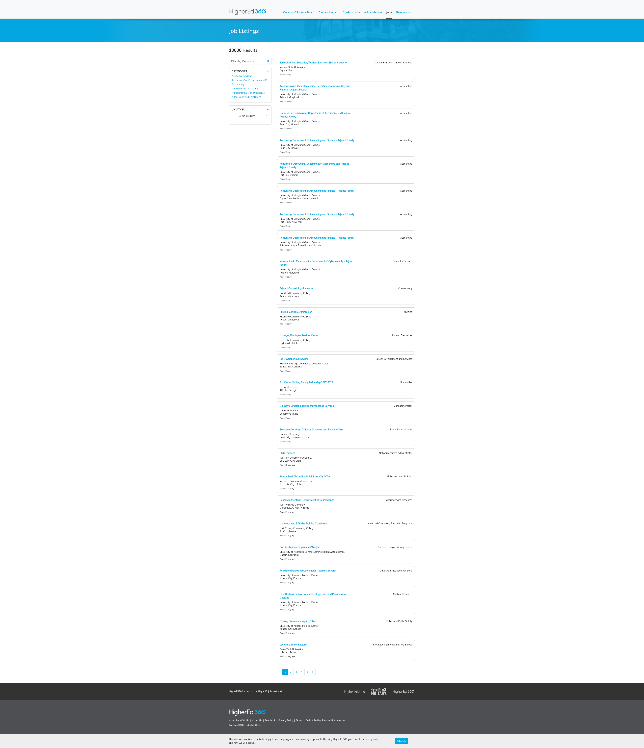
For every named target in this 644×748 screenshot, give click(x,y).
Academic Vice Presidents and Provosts (253, 80)
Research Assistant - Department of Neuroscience (307, 500)
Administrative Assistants (245, 88)
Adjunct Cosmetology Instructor (297, 288)
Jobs (389, 12)
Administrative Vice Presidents (248, 92)
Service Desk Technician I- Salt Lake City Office (305, 476)
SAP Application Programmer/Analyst (300, 547)
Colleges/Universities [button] (298, 12)
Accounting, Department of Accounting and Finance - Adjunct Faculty (317, 140)
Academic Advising (242, 76)
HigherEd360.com (253, 725)
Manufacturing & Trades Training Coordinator (304, 523)
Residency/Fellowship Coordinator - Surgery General (308, 570)
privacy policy (372, 739)
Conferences (351, 12)
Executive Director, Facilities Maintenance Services (307, 405)
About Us (257, 720)
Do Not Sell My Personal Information (325, 720)
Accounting (238, 84)
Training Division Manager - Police (298, 621)
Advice (373, 12)
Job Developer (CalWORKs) (294, 358)
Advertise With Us (239, 720)
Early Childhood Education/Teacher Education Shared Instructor (313, 62)
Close (401, 740)
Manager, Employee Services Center (299, 335)
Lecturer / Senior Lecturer (293, 644)
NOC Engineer (287, 453)
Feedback (270, 720)
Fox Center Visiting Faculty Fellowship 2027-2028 (306, 382)
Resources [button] (404, 12)
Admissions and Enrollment (246, 96)
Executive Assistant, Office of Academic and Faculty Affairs (311, 429)
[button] (268, 71)
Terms (299, 720)
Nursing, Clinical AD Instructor (296, 311)
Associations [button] (327, 12)
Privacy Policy (285, 720)
